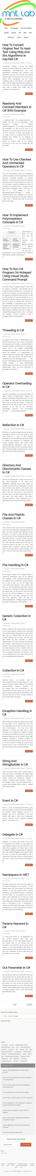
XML (11, 1058)
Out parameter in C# (16, 967)
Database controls (25, 1056)
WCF (3, 1056)
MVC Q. (29, 1054)
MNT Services (23, 1061)
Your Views (23, 1058)
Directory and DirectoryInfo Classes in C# (16, 468)
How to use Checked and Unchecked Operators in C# (16, 163)
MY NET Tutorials (17, 1171)
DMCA (2, 1151)
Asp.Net (6, 32)
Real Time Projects (26, 28)
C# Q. (17, 1047)
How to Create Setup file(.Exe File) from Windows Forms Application (17, 1078)
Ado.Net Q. (4, 1054)
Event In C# (10, 800)
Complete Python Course (21, 1045)
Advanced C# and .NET (7, 1052)
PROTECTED (4, 1153)
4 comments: (29, 283)
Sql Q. (31, 1049)
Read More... (29, 93)
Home (6, 28)
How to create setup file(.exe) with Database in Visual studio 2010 (16, 1086)
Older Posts (29, 1004)
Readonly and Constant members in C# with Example (16, 107)
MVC (30, 32)
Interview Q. (11, 37)
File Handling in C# (15, 565)
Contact (32, 1165)
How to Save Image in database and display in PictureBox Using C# (16, 1119)
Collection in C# (13, 670)
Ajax (13, 1047)
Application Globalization (15, 1054)
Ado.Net (13, 32)
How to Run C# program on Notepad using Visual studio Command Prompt (16, 274)
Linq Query (11, 1049)
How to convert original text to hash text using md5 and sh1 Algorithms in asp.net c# (16, 52)
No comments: (6, 116)
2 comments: (29, 429)
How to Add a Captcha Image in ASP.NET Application (18, 1097)
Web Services (5, 1058)
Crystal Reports (18, 1052)
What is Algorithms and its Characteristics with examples (16, 1126)
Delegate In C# (12, 834)
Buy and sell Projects (6, 1061)
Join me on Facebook (22, 1165)
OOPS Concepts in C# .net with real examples (16, 1092)
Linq (8, 1165)
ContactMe (15, 1061)
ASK (21, 1167)
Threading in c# (13, 330)
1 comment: (29, 63)
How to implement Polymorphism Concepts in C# (15, 218)
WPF (25, 32)
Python (19, 37)
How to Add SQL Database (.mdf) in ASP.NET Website (16, 1111)
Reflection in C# (13, 425)
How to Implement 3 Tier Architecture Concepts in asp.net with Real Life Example (17, 1104)
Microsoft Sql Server (25, 1047)
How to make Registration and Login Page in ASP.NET (16, 1071)
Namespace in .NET (15, 874)
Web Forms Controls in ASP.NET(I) (13, 1132)
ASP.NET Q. (4, 1049)
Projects (26, 37)
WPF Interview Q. (27, 1052)
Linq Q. (24, 1054)
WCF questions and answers (12, 1056)
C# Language (14, 28)
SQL (20, 32)
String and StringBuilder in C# (15, 762)
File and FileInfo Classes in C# (13, 516)
